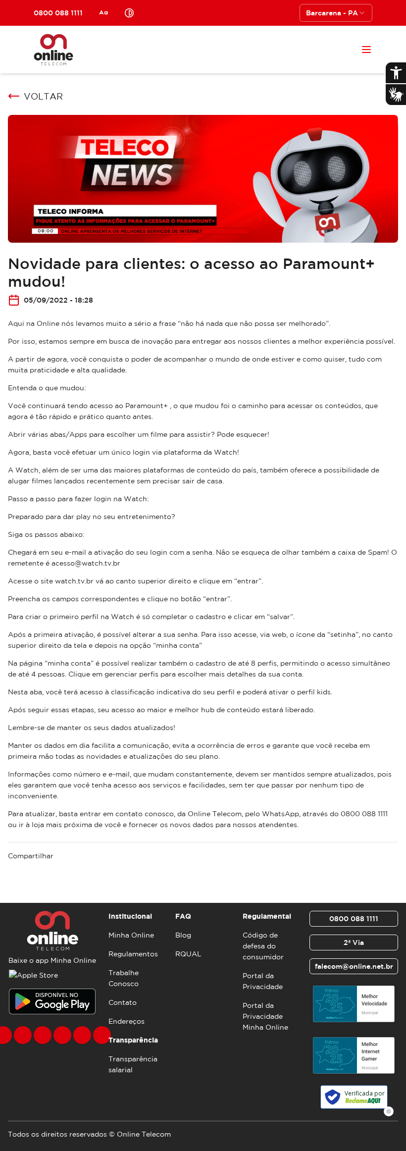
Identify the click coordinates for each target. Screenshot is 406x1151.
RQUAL (188, 954)
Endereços (126, 1021)
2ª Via (354, 942)
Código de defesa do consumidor (263, 946)
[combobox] (336, 13)
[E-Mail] (82, 1035)
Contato (122, 1002)
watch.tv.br (74, 581)
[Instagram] (23, 1035)
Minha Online (131, 935)
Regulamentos (133, 954)
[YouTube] (62, 1035)
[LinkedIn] (102, 1035)
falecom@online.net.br (354, 966)
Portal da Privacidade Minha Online (265, 1016)
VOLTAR (43, 96)
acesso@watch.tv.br (85, 563)
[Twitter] (42, 1035)
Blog (183, 935)
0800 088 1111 (353, 919)
